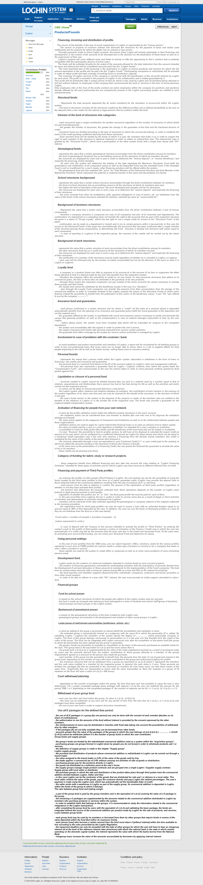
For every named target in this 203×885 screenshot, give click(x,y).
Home (92, 2)
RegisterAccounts (38, 19)
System (27, 863)
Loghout (29, 110)
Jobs (86, 2)
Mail (102, 2)
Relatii (28, 85)
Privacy (137, 862)
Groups (128, 6)
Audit (27, 19)
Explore (29, 33)
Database (28, 869)
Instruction (46, 863)
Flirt (27, 88)
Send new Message (36, 44)
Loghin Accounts (44, 10)
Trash (30, 61)
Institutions (116, 6)
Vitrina (28, 91)
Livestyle (156, 6)
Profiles (27, 860)
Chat (97, 2)
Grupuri (29, 82)
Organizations (64, 863)
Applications (53, 19)
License (130, 867)
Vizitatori (29, 101)
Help (153, 867)
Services (108, 2)
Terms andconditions (94, 19)
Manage (29, 26)
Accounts (29, 75)
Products (145, 6)
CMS (57, 27)
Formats (144, 862)
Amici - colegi (31, 79)
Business (105, 6)
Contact (130, 862)
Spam (30, 58)
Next (174, 27)
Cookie (147, 867)
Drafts (30, 51)
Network (79, 2)
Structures (154, 862)
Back (130, 27)
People (95, 6)
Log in (40, 2)
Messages (30, 40)
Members (28, 872)
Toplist (28, 104)
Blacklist (29, 107)
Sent (30, 55)
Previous (162, 27)
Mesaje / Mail (31, 98)
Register (45, 860)
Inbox (30, 48)
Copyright (139, 867)
